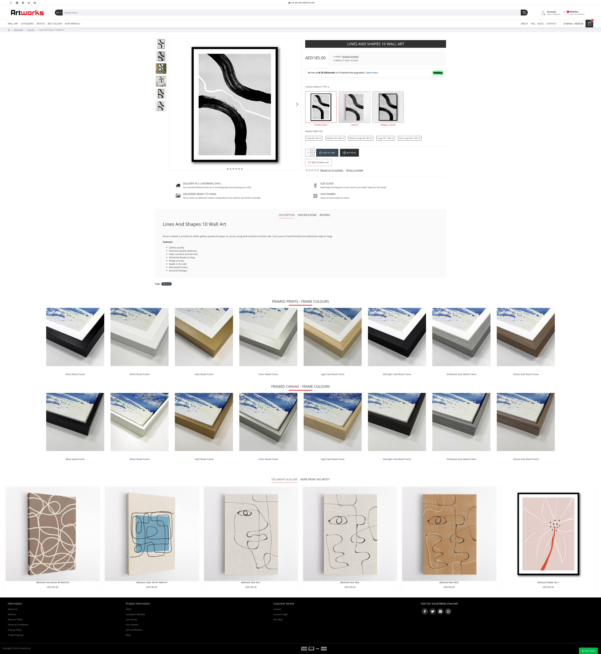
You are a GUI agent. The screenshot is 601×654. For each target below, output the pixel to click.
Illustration (18, 30)
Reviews (325, 215)
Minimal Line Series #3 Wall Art (52, 582)
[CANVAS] (354, 107)
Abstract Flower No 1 (548, 582)
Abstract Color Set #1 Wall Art (151, 582)
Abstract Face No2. (350, 582)
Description (287, 215)
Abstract (166, 283)
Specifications (307, 215)
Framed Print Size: (314, 131)
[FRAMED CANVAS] (388, 107)
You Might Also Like (284, 479)
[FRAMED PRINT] (320, 107)
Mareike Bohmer (350, 56)
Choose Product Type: (316, 87)
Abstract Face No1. (251, 582)
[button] (172, 104)
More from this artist (315, 479)
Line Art (31, 30)
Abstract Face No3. (449, 582)
